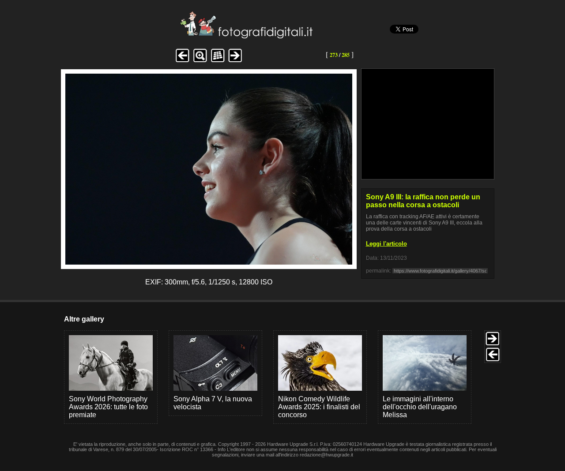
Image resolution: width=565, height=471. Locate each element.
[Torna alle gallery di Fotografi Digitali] (187, 36)
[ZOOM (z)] (200, 61)
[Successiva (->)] (235, 61)
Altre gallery (84, 319)
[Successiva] (208, 262)
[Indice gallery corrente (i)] (218, 61)
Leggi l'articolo (386, 243)
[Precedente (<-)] (182, 61)
